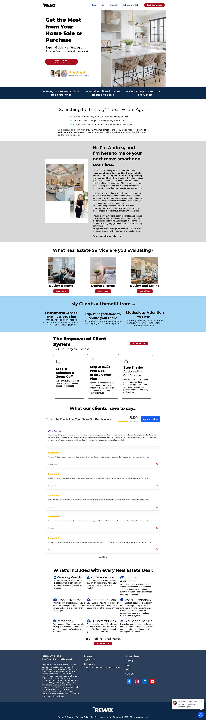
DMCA (94, 717)
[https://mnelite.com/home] (49, 5)
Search (113, 5)
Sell (103, 5)
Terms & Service (66, 717)
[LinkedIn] (144, 681)
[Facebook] (129, 681)
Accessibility (105, 717)
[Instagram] (137, 681)
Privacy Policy (82, 717)
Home (129, 660)
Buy (94, 5)
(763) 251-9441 (92, 660)
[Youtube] (152, 681)
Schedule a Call (130, 5)
